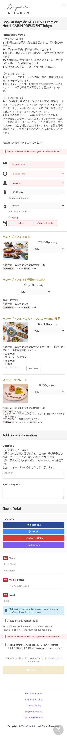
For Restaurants (33, 693)
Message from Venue (14, 34)
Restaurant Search (33, 717)
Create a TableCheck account (22, 620)
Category (13, 217)
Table (21, 222)
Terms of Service (33, 699)
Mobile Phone (14, 579)
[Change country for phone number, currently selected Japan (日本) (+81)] (7, 586)
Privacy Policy (33, 705)
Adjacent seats (45, 222)
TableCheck (33, 544)
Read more (33, 368)
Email (9, 594)
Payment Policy (33, 711)
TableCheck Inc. (29, 726)
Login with (8, 519)
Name (9, 558)
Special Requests (11, 484)
